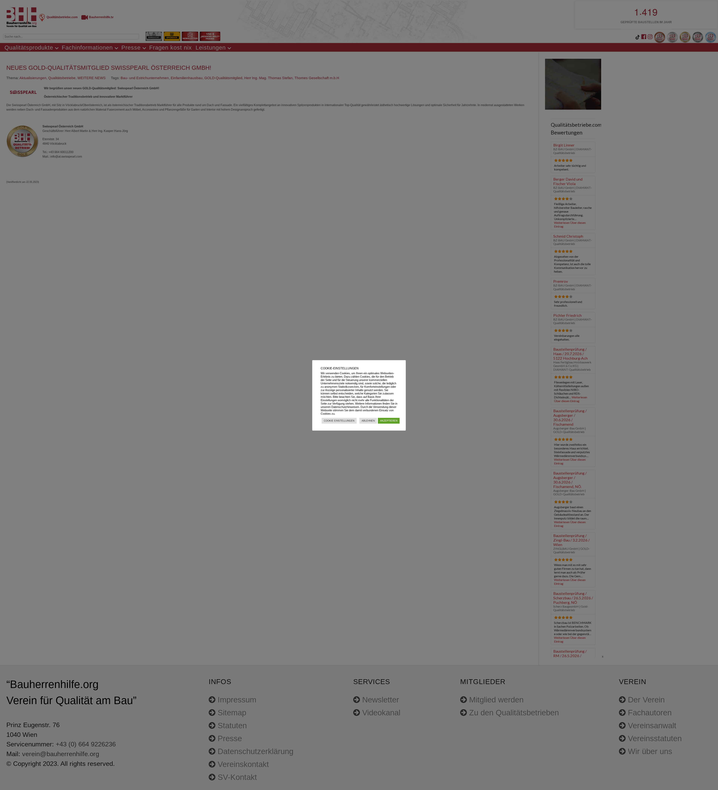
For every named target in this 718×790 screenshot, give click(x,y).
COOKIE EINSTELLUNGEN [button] (339, 420)
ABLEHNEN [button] (368, 420)
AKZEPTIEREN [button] (388, 420)
